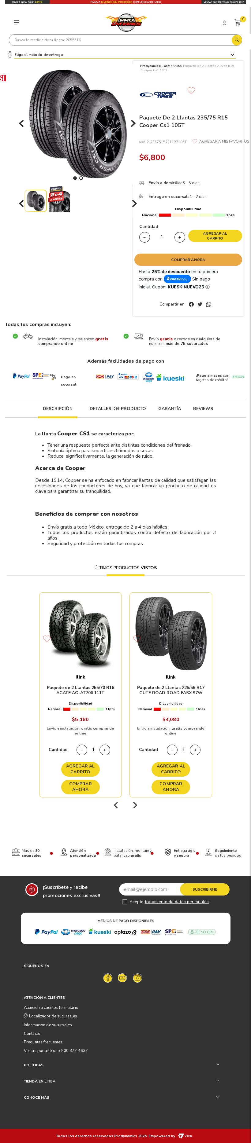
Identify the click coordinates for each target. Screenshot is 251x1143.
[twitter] (201, 304)
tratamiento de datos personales (177, 902)
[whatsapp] (208, 304)
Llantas (167, 66)
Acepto (169, 902)
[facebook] (192, 304)
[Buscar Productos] (237, 38)
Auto (177, 66)
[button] (58, 412)
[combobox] (125, 40)
